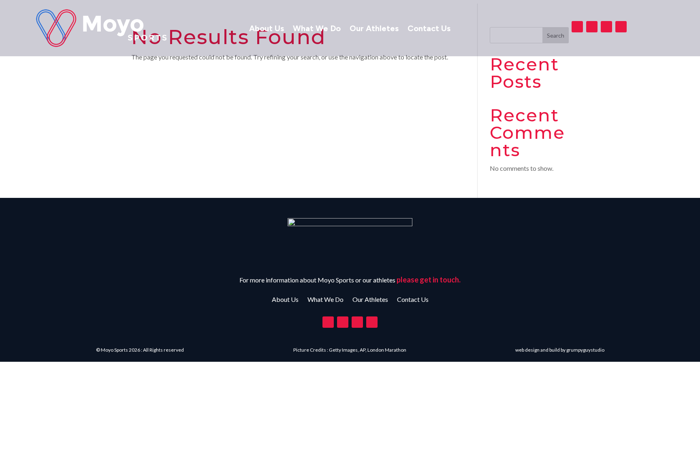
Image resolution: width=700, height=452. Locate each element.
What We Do (317, 29)
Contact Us (429, 29)
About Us (266, 29)
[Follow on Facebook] (577, 26)
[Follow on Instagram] (606, 26)
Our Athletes (374, 29)
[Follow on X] (592, 26)
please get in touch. (429, 279)
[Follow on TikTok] (621, 26)
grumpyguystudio (585, 350)
